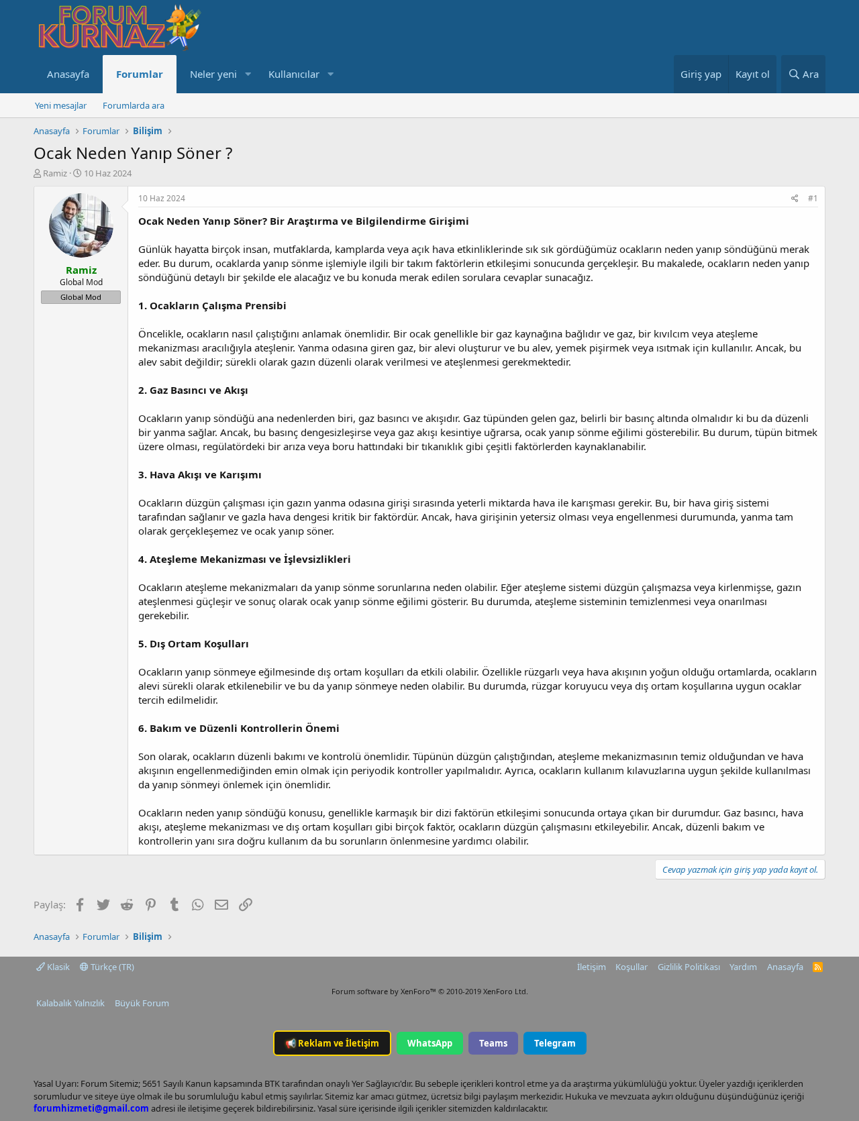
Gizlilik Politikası (689, 967)
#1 (813, 198)
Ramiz (55, 173)
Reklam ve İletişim (332, 1043)
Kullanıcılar (293, 74)
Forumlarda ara (133, 105)
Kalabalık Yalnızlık (70, 1003)
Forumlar (139, 74)
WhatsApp (429, 1043)
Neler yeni (213, 74)
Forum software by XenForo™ (430, 991)
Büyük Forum (142, 1003)
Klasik (57, 967)
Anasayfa (68, 74)
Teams (493, 1043)
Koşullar (631, 967)
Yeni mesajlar (61, 105)
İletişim (591, 967)
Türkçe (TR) (111, 967)
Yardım (743, 967)
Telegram (555, 1043)
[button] (247, 74)
